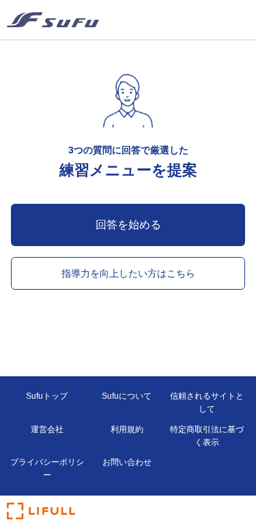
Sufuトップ (47, 396)
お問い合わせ (127, 462)
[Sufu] (53, 20)
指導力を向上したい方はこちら (128, 273)
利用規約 (127, 429)
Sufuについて (127, 396)
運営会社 (47, 429)
